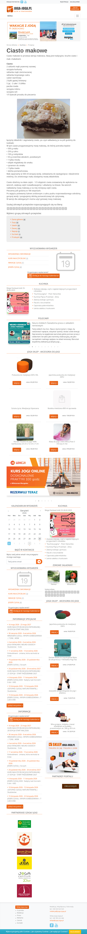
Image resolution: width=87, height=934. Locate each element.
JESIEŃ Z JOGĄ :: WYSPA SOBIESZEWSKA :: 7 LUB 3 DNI (24, 698)
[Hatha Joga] (24, 823)
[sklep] (63, 756)
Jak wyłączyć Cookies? (59, 931)
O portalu (20, 910)
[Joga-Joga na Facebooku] (21, 2)
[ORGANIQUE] (62, 786)
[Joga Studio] (24, 890)
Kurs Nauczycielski (17, 594)
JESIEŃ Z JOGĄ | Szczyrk (16, 665)
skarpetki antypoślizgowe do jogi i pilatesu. (62, 692)
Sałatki (15, 225)
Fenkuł (53, 584)
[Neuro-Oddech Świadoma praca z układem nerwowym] (18, 333)
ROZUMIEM (75, 932)
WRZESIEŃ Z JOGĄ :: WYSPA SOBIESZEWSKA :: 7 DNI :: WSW (24, 637)
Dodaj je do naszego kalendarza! (26, 611)
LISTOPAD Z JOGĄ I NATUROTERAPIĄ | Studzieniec (22, 689)
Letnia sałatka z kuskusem (44, 308)
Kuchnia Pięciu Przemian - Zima (46, 297)
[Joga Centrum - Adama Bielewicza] (24, 876)
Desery (16, 228)
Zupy (15, 222)
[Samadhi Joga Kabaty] (24, 851)
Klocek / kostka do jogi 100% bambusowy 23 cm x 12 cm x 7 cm (25, 442)
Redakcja (20, 913)
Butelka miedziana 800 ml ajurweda (62, 408)
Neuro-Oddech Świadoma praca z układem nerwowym (53, 324)
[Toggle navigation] (77, 16)
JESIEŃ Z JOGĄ (14, 602)
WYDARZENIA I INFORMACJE (19, 589)
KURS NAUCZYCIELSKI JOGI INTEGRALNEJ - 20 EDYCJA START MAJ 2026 (24, 628)
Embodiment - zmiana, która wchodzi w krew (23, 654)
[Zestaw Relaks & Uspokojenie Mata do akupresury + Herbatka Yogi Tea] (62, 648)
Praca (19, 915)
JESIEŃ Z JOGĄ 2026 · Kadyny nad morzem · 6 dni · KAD (24, 681)
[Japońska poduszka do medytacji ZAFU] (62, 365)
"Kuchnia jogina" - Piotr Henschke (47, 294)
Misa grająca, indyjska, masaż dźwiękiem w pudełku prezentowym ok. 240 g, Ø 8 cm (62, 726)
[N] (43, 31)
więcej (16, 383)
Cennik (19, 920)
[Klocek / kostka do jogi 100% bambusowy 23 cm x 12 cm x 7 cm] (25, 432)
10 (58, 347)
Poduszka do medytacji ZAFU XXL (25, 375)
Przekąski (17, 237)
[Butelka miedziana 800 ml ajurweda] (62, 398)
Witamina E (71, 584)
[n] (43, 477)
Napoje (15, 231)
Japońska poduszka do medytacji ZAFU (62, 376)
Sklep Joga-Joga (22, 907)
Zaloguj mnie (75, 2)
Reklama (20, 918)
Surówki (16, 234)
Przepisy (31, 45)
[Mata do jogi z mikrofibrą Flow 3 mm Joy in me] (62, 432)
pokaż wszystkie (14, 705)
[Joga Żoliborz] (24, 862)
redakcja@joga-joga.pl (58, 911)
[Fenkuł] (53, 576)
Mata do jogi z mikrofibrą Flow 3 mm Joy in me (62, 442)
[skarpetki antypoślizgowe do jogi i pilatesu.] (62, 681)
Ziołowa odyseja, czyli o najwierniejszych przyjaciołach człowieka (55, 290)
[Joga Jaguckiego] (24, 838)
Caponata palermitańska (43, 305)
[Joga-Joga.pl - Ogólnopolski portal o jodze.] (19, 9)
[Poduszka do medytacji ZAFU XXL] (25, 365)
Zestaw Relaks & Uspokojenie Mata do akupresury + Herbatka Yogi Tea (63, 658)
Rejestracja (64, 2)
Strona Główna (12, 45)
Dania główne (18, 219)
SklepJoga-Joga (75, 8)
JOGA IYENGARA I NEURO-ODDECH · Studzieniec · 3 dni (21, 645)
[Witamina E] (71, 576)
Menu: (10, 16)
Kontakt (20, 923)
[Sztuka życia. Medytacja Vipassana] (25, 398)
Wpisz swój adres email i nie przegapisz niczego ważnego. (22, 555)
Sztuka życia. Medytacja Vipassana (25, 408)
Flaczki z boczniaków (42, 302)
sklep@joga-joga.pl (57, 920)
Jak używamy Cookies (40, 931)
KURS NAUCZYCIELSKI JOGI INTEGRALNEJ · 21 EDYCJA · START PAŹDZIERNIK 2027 (24, 672)
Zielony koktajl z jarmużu (44, 300)
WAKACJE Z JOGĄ (15, 598)
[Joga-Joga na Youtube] (25, 2)
